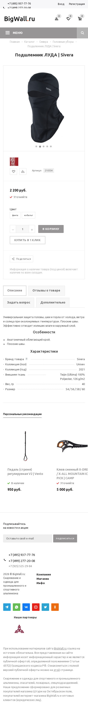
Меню (18, 33)
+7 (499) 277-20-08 (19, 7)
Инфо (41, 582)
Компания (44, 574)
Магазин (43, 578)
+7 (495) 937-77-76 (19, 3)
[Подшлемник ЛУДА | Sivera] (44, 142)
